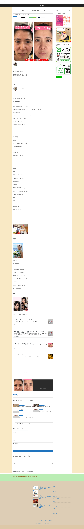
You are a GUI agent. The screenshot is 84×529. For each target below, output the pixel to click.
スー (25, 14)
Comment (14, 432)
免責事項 (46, 520)
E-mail (14, 443)
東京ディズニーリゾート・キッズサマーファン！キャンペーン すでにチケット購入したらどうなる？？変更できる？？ (43, 412)
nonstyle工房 (54, 508)
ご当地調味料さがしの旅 (22, 405)
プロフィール (54, 489)
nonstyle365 (54, 511)
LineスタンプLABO (55, 491)
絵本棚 (54, 501)
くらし (54, 503)
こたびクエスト (21, 410)
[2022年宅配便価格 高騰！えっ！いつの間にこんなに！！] (16, 410)
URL (13, 446)
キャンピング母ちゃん (56, 506)
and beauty (15, 16)
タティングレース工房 (56, 498)
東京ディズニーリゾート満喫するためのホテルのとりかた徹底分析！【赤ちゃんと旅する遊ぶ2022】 (26, 417)
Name (14, 440)
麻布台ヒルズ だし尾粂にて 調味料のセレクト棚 (26, 406)
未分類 (54, 515)
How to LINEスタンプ (55, 493)
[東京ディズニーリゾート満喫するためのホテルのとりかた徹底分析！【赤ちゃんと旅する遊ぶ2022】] (16, 415)
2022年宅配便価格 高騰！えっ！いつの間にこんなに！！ (26, 412)
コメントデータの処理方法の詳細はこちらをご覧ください (42, 455)
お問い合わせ (50, 520)
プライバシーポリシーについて (39, 520)
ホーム (33, 520)
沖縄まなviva (54, 488)
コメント (15, 395)
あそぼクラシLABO (6, 2)
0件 (20, 14)
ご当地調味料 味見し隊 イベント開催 (44, 406)
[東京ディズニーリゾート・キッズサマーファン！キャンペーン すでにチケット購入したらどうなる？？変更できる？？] (36, 409)
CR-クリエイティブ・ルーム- (56, 496)
